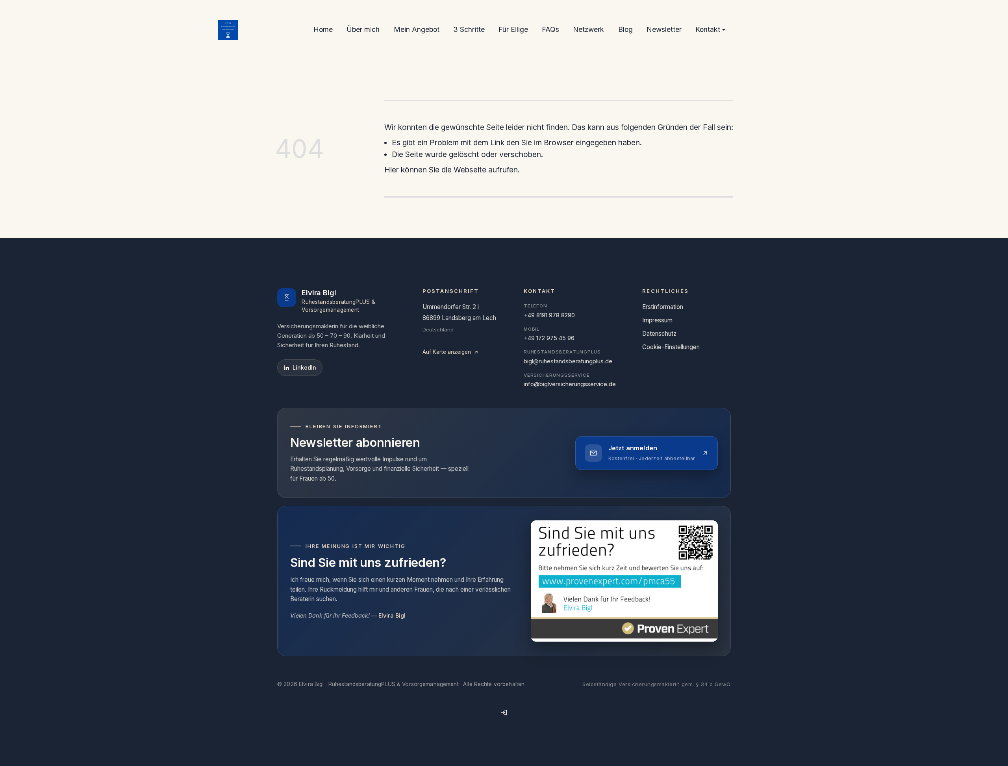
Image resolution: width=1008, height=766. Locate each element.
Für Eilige (513, 29)
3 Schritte (469, 29)
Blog (625, 29)
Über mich (363, 29)
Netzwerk (588, 29)
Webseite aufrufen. (487, 169)
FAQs (550, 29)
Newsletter (664, 29)
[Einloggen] (504, 712)
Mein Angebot (416, 29)
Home (323, 29)
